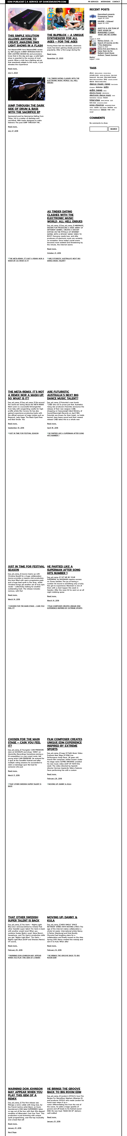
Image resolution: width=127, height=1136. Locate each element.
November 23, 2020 (55, 58)
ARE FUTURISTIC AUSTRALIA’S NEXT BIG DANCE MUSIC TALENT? (62, 395)
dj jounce (92, 87)
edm (106, 86)
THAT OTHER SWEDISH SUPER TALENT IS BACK (23, 919)
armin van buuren (105, 75)
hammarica (93, 97)
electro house (95, 93)
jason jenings (105, 100)
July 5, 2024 (13, 73)
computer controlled (112, 79)
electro (105, 90)
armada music (94, 75)
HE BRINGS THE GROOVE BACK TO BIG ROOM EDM (64, 1090)
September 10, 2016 (16, 428)
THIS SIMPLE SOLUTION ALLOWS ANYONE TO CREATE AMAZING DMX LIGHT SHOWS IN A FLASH (25, 40)
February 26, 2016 (54, 778)
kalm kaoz (93, 103)
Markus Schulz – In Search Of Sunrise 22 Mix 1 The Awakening (108, 42)
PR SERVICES (93, 2)
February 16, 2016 (15, 950)
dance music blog (100, 81)
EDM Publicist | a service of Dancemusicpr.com (37, 2)
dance (92, 81)
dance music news (100, 83)
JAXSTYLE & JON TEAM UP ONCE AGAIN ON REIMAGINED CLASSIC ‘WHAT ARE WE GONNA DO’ (104, 32)
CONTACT (116, 2)
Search (113, 129)
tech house (103, 107)
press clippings (97, 105)
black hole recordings (96, 79)
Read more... (13, 69)
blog (105, 79)
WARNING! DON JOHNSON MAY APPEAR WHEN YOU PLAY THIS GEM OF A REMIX (25, 1093)
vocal (91, 112)
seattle (96, 107)
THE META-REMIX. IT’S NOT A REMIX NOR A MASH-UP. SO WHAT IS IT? (26, 395)
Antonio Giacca (107, 73)
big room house (110, 77)
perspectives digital (102, 102)
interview (95, 100)
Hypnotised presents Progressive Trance (106, 15)
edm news (96, 90)
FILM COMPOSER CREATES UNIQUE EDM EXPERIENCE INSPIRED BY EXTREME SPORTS (64, 744)
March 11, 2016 (14, 775)
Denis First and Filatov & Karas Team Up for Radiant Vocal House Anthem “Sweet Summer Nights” (103, 53)
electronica (105, 93)
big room (100, 77)
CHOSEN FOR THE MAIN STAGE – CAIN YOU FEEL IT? (24, 743)
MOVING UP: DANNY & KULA (62, 919)
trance (103, 109)
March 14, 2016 (14, 599)
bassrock (93, 77)
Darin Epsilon (114, 84)
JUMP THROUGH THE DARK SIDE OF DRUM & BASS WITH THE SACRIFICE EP (26, 109)
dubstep (99, 87)
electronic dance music (100, 95)
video (113, 109)
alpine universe (98, 73)
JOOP (111, 100)
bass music (114, 75)
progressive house (110, 105)
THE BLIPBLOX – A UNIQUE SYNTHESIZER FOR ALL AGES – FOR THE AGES (65, 38)
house (105, 98)
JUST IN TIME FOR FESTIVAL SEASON (26, 568)
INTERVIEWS (105, 2)
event (113, 95)
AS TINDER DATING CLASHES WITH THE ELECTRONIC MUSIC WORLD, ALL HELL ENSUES (64, 216)
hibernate (99, 97)
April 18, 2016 (52, 428)
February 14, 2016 (54, 950)
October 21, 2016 (54, 253)
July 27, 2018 (13, 131)
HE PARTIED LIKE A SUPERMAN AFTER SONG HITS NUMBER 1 (63, 570)
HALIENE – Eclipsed (105, 21)
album (92, 73)
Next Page (12, 1132)
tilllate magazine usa (95, 109)
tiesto (115, 107)
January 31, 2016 (14, 1128)
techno (110, 107)
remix (91, 107)
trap (108, 109)
